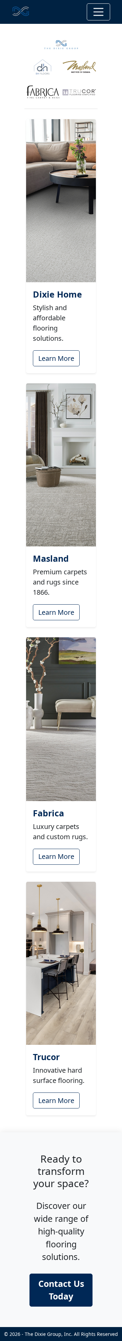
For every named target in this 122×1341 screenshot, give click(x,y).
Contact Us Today (61, 1290)
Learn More (56, 358)
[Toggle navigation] (98, 11)
